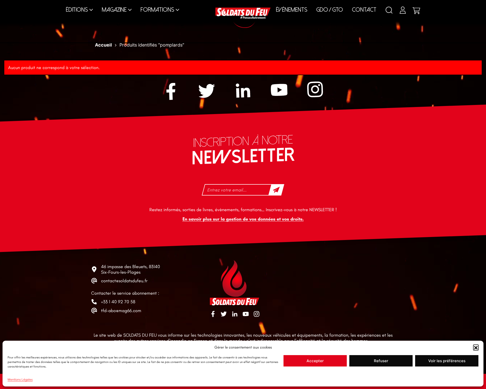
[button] (475, 347)
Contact (364, 10)
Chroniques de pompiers (200, 5)
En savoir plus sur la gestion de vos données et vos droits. (243, 219)
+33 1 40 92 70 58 (118, 302)
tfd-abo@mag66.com (121, 310)
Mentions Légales (20, 379)
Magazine (114, 10)
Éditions (77, 10)
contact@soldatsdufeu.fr (124, 281)
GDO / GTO (329, 10)
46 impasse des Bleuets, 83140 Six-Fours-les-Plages (130, 269)
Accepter (315, 360)
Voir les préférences (446, 360)
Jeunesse (277, 5)
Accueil (103, 45)
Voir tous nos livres (384, 5)
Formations (157, 10)
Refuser (381, 360)
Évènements (291, 10)
